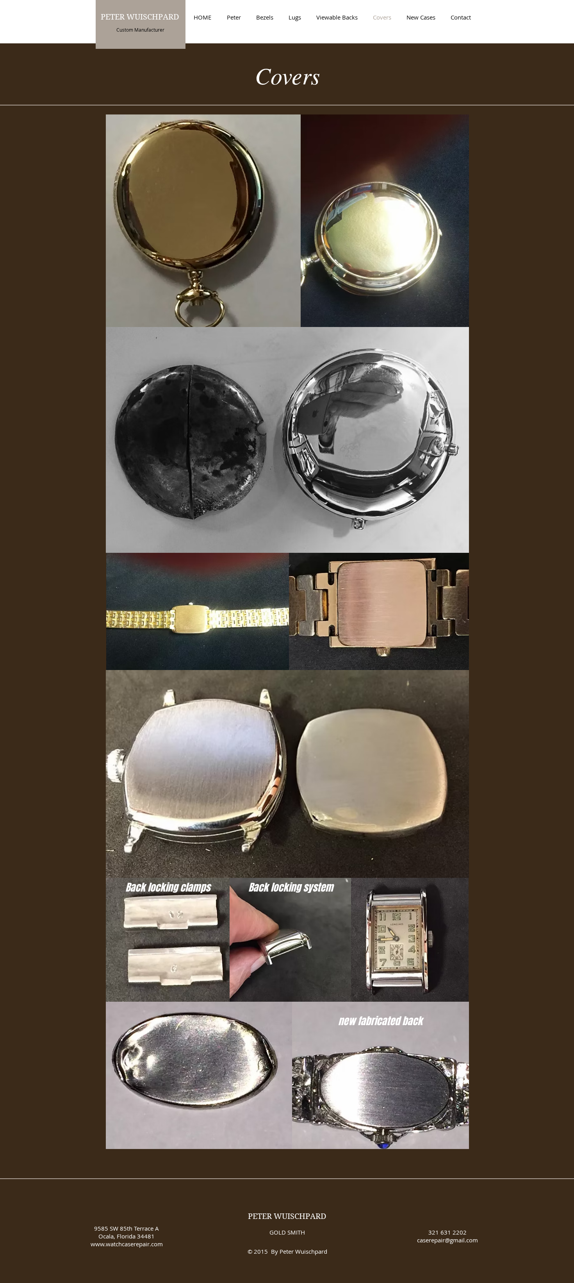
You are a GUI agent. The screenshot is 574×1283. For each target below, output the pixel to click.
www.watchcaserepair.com (127, 1244)
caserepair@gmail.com (447, 1240)
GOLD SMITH (287, 1232)
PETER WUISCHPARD (287, 1216)
